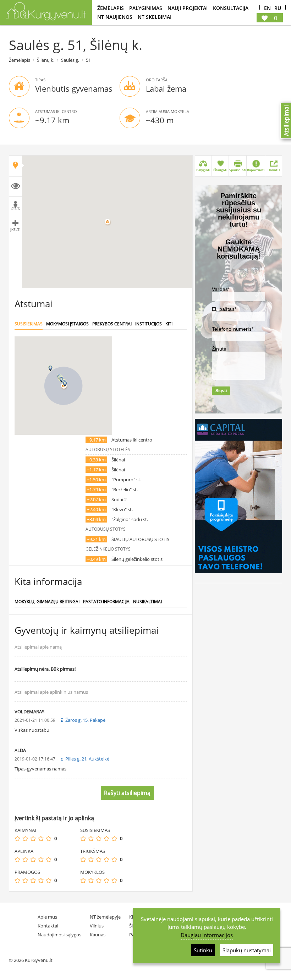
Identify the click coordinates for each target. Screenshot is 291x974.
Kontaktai (48, 925)
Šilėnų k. (45, 60)
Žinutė (219, 349)
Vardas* (221, 289)
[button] (65, 384)
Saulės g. (70, 60)
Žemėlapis (110, 8)
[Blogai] (25, 838)
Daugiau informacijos (207, 934)
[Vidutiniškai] (33, 838)
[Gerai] (41, 838)
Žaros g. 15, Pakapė (85, 720)
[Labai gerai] (49, 838)
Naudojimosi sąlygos (59, 934)
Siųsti (221, 390)
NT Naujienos (114, 17)
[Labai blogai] (17, 838)
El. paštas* (224, 309)
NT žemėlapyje (105, 917)
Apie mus (47, 917)
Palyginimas (145, 8)
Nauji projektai (188, 8)
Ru (277, 8)
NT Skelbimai (154, 17)
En (267, 8)
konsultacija (230, 8)
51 (88, 60)
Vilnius (97, 925)
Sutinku (203, 950)
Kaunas (97, 934)
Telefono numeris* (232, 329)
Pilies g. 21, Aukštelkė (87, 759)
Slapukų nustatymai (247, 950)
